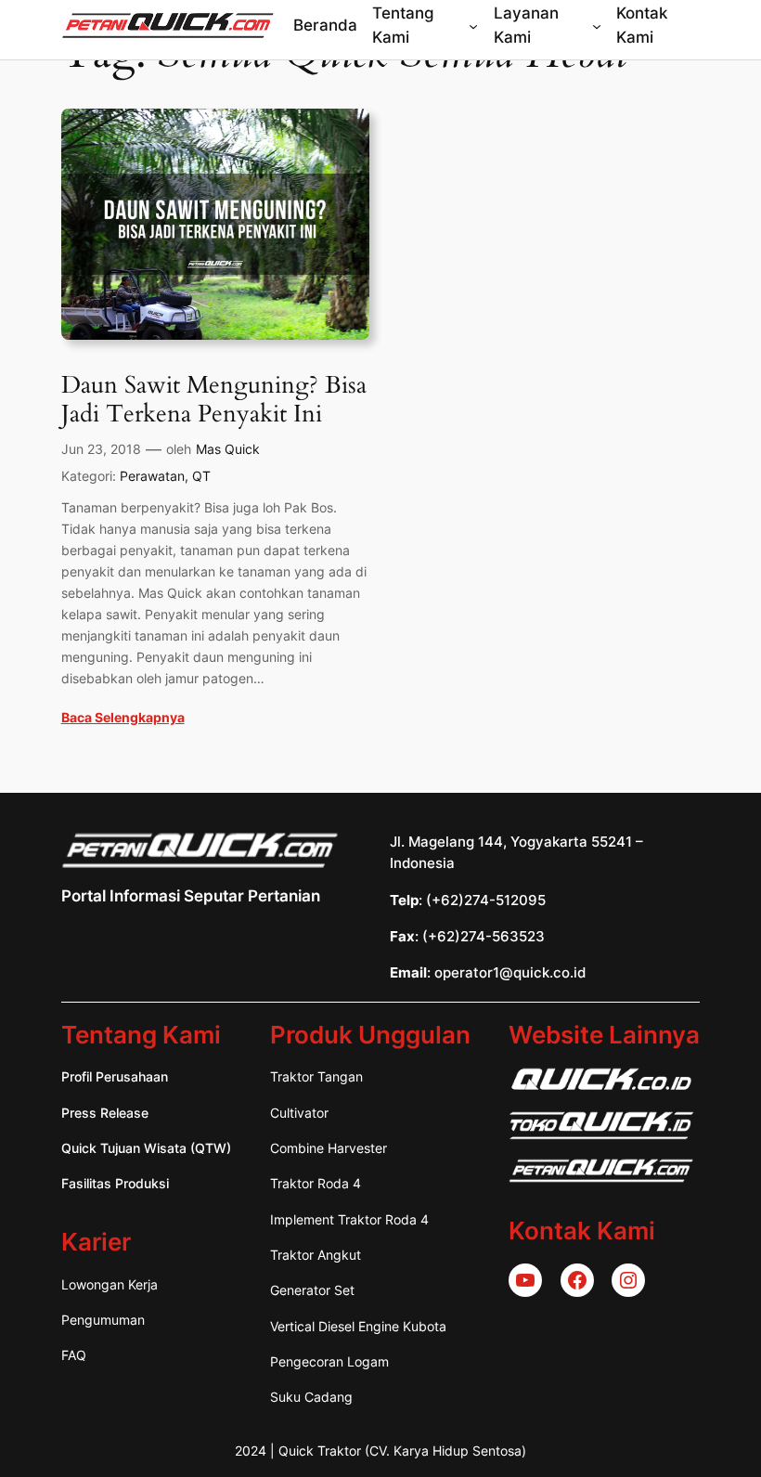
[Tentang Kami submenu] (473, 25)
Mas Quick (228, 449)
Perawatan (152, 476)
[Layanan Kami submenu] (596, 25)
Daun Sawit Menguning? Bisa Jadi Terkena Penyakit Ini (214, 399)
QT (201, 476)
